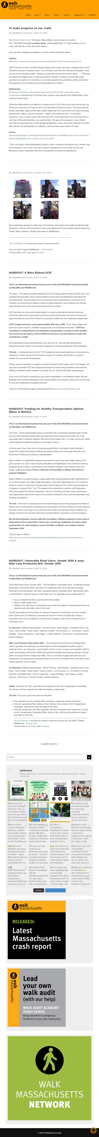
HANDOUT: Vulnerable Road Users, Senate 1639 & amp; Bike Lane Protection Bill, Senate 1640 (46, 562)
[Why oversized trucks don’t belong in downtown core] (18, 812)
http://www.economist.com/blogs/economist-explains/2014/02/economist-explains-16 (45, 61)
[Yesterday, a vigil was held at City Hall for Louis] (81, 812)
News (56, 15)
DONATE (92, 15)
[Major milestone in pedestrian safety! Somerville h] (18, 791)
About (37, 15)
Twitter (29, 253)
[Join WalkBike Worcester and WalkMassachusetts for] (39, 791)
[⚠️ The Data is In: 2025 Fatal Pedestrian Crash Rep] (60, 855)
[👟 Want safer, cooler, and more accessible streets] (39, 812)
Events (67, 15)
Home (28, 15)
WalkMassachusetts (22, 33)
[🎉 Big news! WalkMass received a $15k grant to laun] (18, 855)
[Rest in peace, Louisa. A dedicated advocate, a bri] (18, 833)
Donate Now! (47, 250)
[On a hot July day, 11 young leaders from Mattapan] (81, 791)
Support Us (79, 15)
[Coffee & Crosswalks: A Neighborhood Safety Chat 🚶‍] (60, 833)
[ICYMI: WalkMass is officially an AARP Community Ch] (39, 833)
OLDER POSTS (49, 744)
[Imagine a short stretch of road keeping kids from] (81, 833)
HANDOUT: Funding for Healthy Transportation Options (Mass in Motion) (46, 410)
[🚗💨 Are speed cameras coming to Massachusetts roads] (60, 812)
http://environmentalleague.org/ (66, 389)
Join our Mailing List (17, 243)
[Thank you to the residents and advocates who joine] (39, 855)
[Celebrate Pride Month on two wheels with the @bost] (39, 876)
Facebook (40, 253)
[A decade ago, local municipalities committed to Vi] (81, 855)
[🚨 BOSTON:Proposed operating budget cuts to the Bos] (18, 876)
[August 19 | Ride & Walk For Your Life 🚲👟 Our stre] (60, 791)
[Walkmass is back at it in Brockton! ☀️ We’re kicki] (81, 876)
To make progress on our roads (30, 28)
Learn (47, 15)
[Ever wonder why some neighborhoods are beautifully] (60, 876)
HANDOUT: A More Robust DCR (30, 272)
